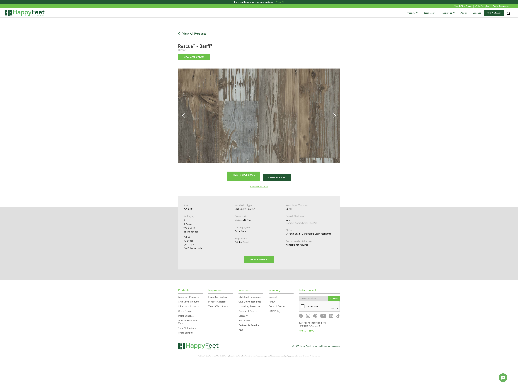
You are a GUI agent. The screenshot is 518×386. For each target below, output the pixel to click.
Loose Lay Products (188, 297)
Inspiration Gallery (217, 297)
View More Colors (259, 186)
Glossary (243, 316)
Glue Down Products (188, 301)
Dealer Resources (501, 6)
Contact (477, 12)
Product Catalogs (217, 301)
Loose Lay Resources (249, 306)
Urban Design (185, 311)
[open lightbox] (259, 116)
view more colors (194, 57)
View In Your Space (462, 6)
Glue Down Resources (249, 301)
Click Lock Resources (249, 297)
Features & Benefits (248, 325)
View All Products (187, 328)
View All (280, 2)
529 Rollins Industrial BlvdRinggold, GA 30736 (312, 324)
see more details (259, 259)
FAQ (240, 330)
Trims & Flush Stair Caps (187, 322)
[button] (412, 12)
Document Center (247, 311)
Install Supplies (186, 316)
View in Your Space (218, 306)
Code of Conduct (278, 306)
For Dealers (244, 320)
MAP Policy (275, 311)
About (464, 12)
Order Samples (482, 6)
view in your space (244, 174)
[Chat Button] (503, 377)
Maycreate (335, 346)
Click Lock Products (188, 306)
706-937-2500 (306, 330)
